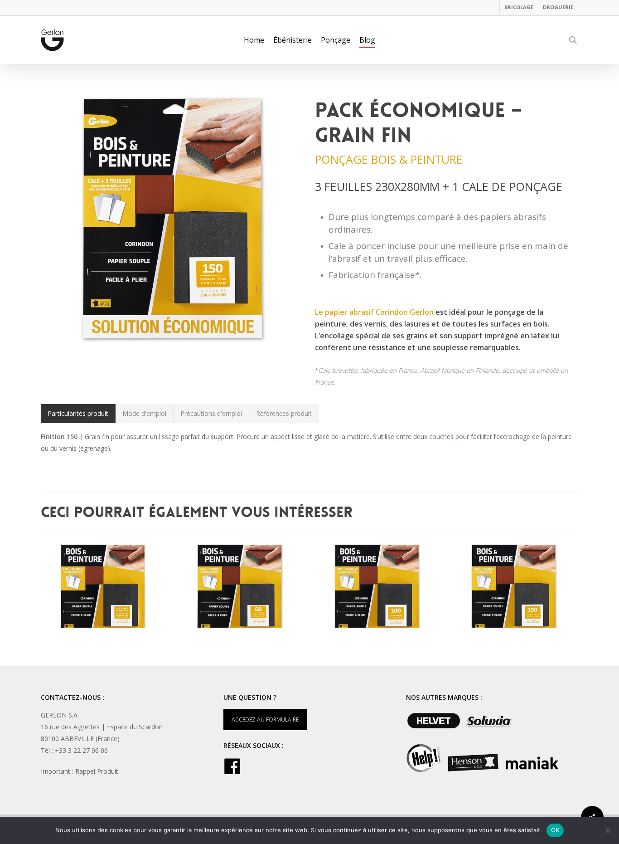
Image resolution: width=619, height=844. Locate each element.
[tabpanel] (309, 442)
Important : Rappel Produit (79, 771)
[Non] (607, 830)
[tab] (78, 413)
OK (555, 830)
